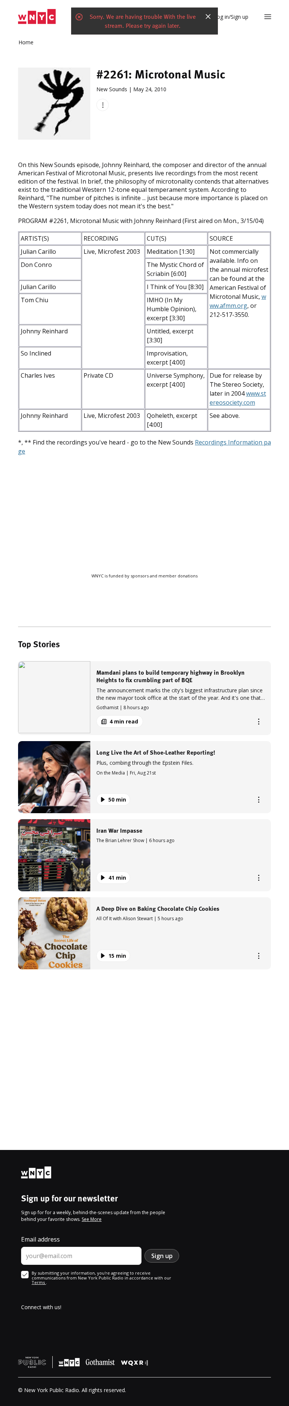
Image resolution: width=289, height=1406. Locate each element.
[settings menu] (268, 17)
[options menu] (102, 105)
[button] (144, 698)
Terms (39, 1282)
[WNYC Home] (37, 16)
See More (92, 1219)
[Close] (208, 16)
